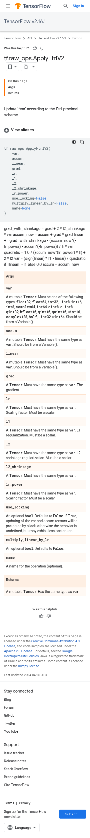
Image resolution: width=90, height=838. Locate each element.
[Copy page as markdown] (25, 67)
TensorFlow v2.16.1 (25, 21)
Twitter (10, 723)
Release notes (15, 761)
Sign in (78, 6)
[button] (45, 130)
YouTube (11, 731)
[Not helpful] (42, 48)
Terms (9, 803)
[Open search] (66, 6)
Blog (7, 699)
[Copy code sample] (82, 142)
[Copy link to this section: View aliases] (39, 130)
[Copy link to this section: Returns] (24, 580)
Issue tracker (14, 753)
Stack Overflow (16, 769)
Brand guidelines (17, 777)
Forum (9, 707)
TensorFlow (12, 38)
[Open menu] (8, 6)
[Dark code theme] (74, 142)
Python (77, 38)
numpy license (28, 666)
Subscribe (73, 814)
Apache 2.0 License (18, 651)
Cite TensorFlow (16, 785)
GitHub (9, 715)
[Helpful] (34, 48)
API (29, 38)
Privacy (24, 803)
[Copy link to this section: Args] (19, 276)
